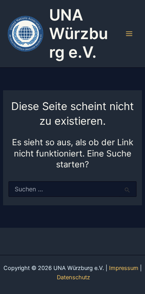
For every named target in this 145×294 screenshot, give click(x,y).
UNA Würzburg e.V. (78, 33)
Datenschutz (73, 277)
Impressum (123, 268)
